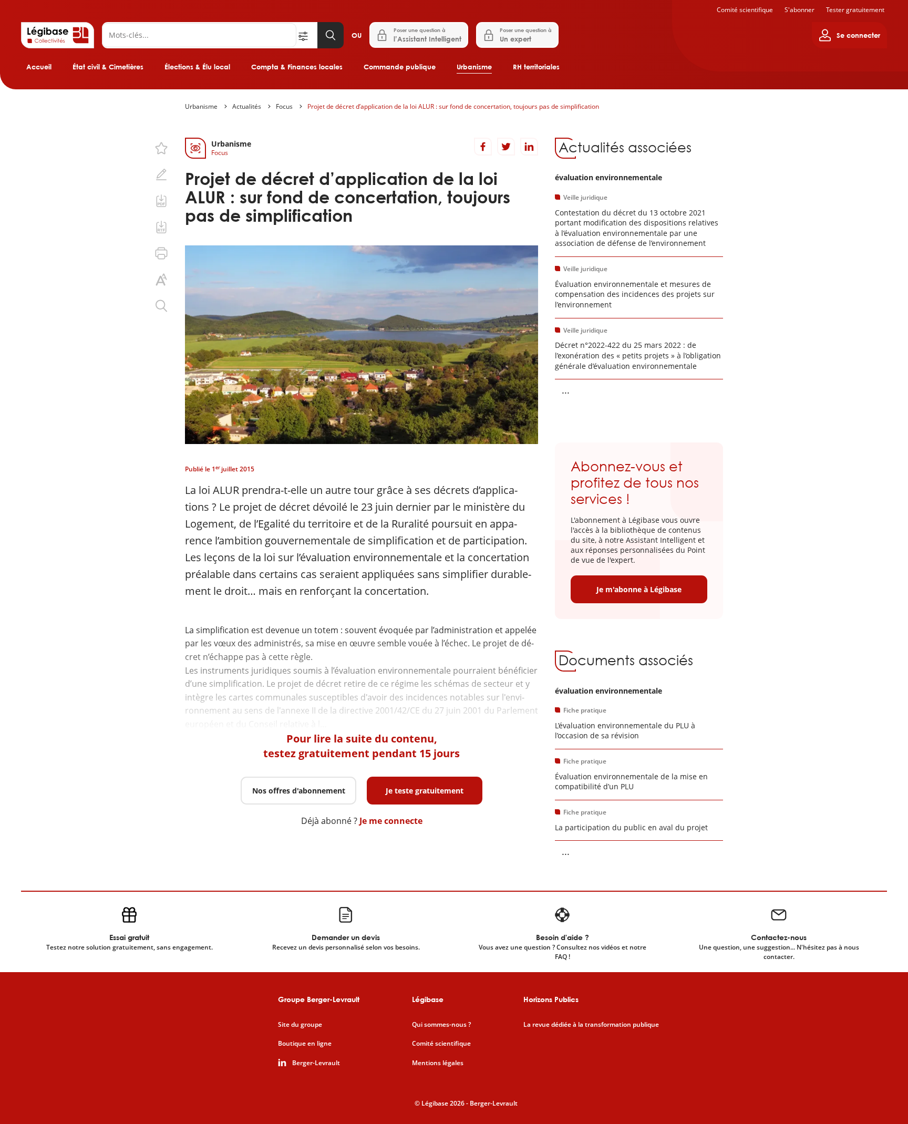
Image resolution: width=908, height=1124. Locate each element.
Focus (284, 106)
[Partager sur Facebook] (483, 147)
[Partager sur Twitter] (506, 147)
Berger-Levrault (316, 1063)
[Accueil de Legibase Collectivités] (57, 35)
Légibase (427, 999)
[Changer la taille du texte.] (161, 279)
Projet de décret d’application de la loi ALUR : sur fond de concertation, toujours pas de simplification (453, 106)
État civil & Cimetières (108, 67)
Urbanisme (474, 67)
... (566, 390)
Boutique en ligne (305, 1043)
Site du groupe (300, 1024)
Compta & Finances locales (297, 67)
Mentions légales (437, 1063)
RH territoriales (536, 67)
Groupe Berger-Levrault (318, 999)
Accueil (38, 67)
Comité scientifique (745, 9)
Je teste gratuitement (424, 791)
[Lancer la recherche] (330, 35)
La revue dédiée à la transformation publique (591, 1024)
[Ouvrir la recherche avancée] (306, 35)
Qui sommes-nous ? (441, 1024)
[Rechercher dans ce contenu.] (161, 305)
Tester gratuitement (855, 9)
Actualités (246, 106)
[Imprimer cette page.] (161, 253)
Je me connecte (390, 821)
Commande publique (400, 67)
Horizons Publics (551, 999)
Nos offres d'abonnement (298, 791)
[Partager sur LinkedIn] (529, 147)
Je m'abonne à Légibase (639, 589)
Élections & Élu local (197, 67)
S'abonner (799, 9)
